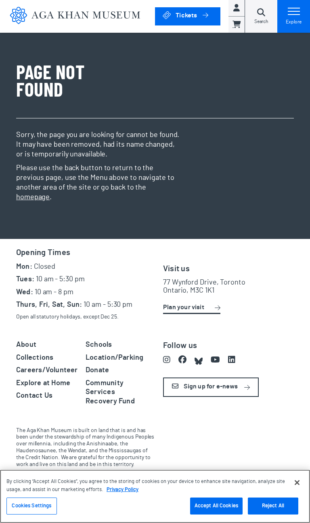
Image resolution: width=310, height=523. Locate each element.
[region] (155, 496)
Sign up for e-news (210, 386)
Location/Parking (114, 357)
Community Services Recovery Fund (110, 392)
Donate (97, 370)
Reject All (273, 505)
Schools (99, 344)
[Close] (297, 482)
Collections (34, 357)
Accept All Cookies (216, 505)
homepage (33, 197)
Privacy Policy (122, 489)
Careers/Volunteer (47, 370)
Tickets (197, 15)
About (26, 344)
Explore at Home (43, 383)
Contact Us (34, 395)
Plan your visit (183, 307)
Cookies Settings (31, 505)
